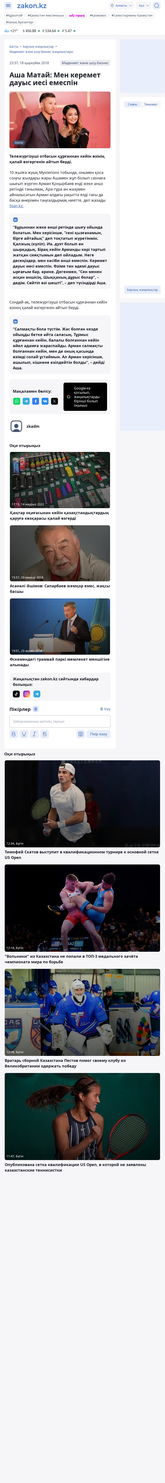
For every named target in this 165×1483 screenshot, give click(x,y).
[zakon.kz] (32, 5)
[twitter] (54, 401)
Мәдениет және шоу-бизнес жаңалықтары (41, 52)
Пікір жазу (98, 734)
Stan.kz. (16, 205)
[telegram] (26, 401)
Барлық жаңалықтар (38, 46)
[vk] (45, 401)
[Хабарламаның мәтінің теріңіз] (60, 721)
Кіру (107, 709)
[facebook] (35, 401)
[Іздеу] (156, 5)
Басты (13, 46)
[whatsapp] (17, 401)
